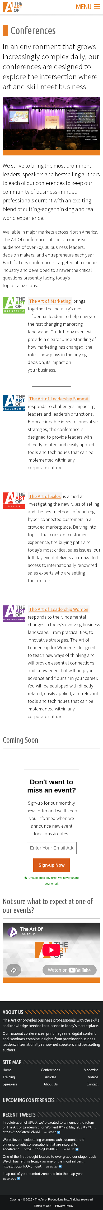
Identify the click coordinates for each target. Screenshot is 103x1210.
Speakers (10, 1084)
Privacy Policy (64, 1205)
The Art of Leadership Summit (59, 399)
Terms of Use (42, 1205)
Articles (51, 1077)
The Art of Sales (45, 496)
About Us (51, 1084)
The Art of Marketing (50, 301)
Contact (93, 1084)
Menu (83, 6)
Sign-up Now (51, 865)
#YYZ (63, 1127)
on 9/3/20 (50, 1132)
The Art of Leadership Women (58, 609)
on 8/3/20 (68, 1149)
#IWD (32, 1122)
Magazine (91, 1070)
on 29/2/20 (9, 1178)
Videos (93, 1077)
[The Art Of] (12, 8)
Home (7, 1070)
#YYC (87, 1127)
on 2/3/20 (52, 1166)
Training (9, 1077)
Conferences (50, 1070)
